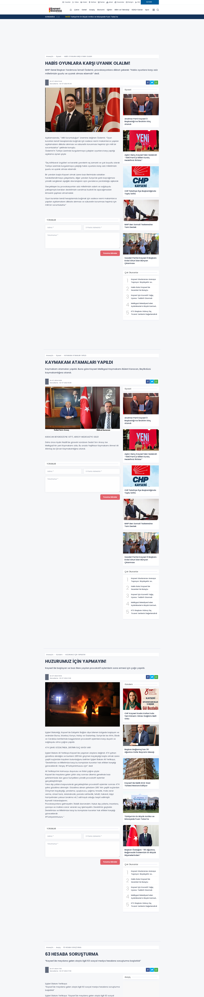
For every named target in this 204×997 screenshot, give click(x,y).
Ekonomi (100, 10)
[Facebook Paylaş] (148, 83)
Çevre (76, 10)
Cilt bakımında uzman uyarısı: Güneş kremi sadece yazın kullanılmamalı (98, 16)
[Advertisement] (102, 39)
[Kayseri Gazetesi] (55, 10)
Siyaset (58, 56)
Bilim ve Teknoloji (122, 10)
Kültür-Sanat (137, 10)
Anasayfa (49, 56)
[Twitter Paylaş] (152, 83)
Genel (84, 10)
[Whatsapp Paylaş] (156, 83)
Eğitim (109, 10)
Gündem (59, 655)
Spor (147, 10)
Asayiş (92, 10)
